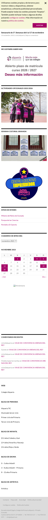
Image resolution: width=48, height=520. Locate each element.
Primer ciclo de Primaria (10, 417)
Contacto (6, 500)
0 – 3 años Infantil (8, 463)
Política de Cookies (23, 505)
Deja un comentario (31, 35)
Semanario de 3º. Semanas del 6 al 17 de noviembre (22, 32)
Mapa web (14, 500)
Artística (4, 488)
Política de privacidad (34, 500)
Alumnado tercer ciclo (9, 413)
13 (5, 266)
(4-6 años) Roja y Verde (10, 447)
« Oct (4, 277)
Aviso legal (22, 500)
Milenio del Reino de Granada (12, 216)
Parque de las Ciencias (9, 220)
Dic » (44, 277)
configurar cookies (17, 17)
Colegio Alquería (7, 392)
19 (43, 266)
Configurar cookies (9, 505)
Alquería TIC (6, 408)
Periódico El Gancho (9, 225)
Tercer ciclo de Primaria (10, 422)
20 (5, 270)
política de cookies (16, 20)
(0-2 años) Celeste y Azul (10, 438)
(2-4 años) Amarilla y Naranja (12, 442)
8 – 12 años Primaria (9, 472)
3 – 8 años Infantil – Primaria (12, 468)
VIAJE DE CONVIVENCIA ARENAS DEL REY (26, 350)
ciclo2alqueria (19, 35)
